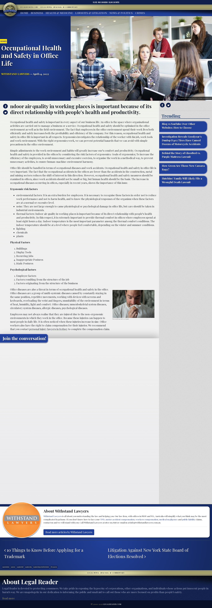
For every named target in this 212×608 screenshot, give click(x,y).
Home (24, 13)
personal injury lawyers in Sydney (48, 329)
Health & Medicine (59, 13)
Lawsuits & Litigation (91, 13)
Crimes (140, 13)
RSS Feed (95, 2)
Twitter (114, 2)
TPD (102, 519)
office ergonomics (54, 567)
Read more (8, 598)
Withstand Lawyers (15, 74)
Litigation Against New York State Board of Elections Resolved (148, 553)
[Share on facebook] (5, 106)
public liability (188, 519)
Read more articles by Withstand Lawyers (68, 532)
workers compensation (147, 519)
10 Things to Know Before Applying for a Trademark (43, 553)
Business (37, 13)
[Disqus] (79, 383)
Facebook (103, 2)
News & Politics (121, 13)
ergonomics (13, 567)
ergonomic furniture (5, 567)
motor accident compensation (120, 519)
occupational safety (28, 567)
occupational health (20, 567)
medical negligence (168, 519)
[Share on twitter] (5, 112)
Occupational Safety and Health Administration (41, 567)
